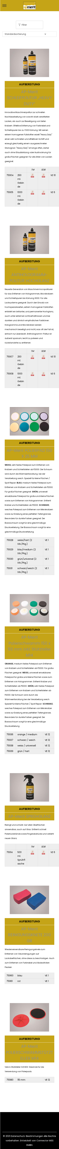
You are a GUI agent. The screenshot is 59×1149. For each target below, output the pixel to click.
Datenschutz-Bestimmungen (27, 1136)
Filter (24, 24)
